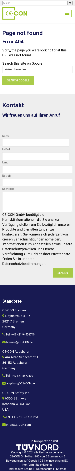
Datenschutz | (45, 469)
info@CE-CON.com (18, 424)
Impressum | (17, 469)
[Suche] (70, 3)
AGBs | (30, 469)
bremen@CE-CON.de (19, 342)
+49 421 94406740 (23, 334)
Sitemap (61, 469)
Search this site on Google (22, 63)
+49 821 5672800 (22, 376)
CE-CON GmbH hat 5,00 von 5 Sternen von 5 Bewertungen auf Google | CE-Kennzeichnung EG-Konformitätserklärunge (37, 460)
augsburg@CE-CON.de (20, 383)
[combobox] (35, 3)
